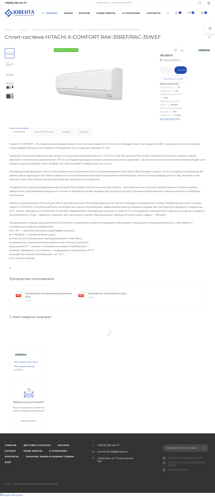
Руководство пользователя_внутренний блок (48, 295)
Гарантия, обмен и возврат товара (50, 456)
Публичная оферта (178, 470)
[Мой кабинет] (208, 3)
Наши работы (32, 451)
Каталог (10, 451)
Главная (10, 445)
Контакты (11, 456)
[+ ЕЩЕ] (168, 13)
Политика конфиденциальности (185, 458)
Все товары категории (26, 362)
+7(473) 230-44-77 (15, 2)
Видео (66, 132)
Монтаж (63, 445)
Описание (19, 132)
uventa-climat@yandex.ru (112, 451)
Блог (8, 462)
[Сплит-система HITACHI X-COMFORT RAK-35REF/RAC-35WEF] (89, 83)
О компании (58, 451)
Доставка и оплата (37, 445)
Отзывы (83, 132)
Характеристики (43, 132)
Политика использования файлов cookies (186, 464)
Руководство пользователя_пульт (107, 293)
